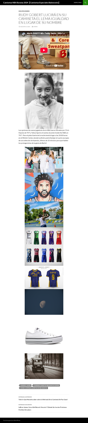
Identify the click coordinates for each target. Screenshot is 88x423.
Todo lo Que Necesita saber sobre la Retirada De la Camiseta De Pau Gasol (43, 398)
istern (35, 26)
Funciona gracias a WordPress (11, 420)
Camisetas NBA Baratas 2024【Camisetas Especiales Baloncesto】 (31, 2)
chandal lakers (25, 385)
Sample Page (77, 2)
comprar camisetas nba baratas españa (46, 385)
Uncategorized (24, 11)
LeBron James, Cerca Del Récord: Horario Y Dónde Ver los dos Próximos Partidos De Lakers (43, 407)
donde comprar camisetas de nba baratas (33, 388)
